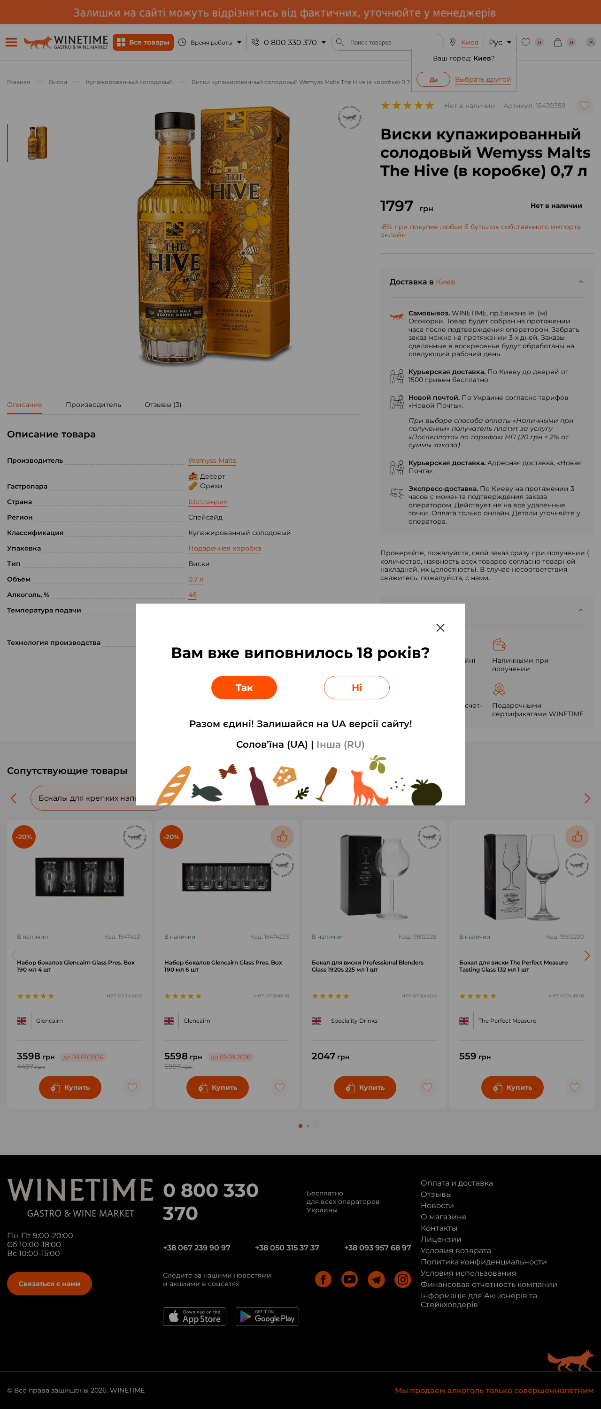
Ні (357, 687)
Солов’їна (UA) (272, 744)
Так (244, 687)
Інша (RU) (340, 744)
